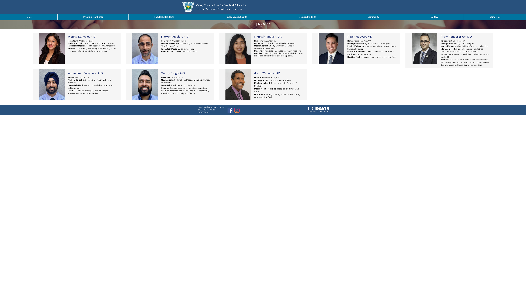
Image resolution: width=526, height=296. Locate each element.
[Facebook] (230, 110)
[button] (164, 17)
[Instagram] (237, 110)
